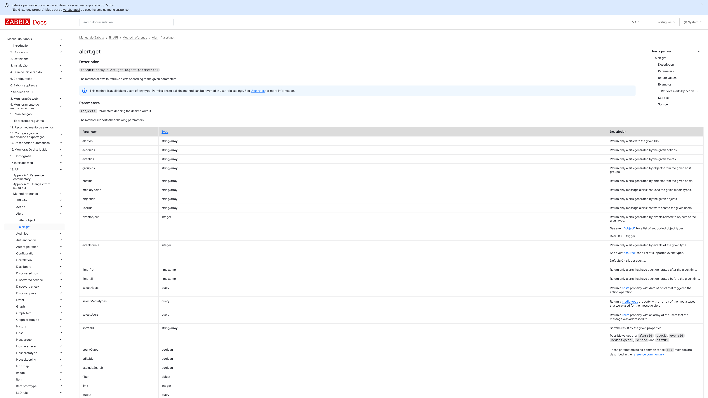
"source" (630, 253)
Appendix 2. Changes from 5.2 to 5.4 (31, 186)
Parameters (666, 71)
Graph (20, 306)
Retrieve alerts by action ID (679, 91)
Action (20, 207)
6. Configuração (21, 79)
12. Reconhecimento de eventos (32, 127)
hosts (625, 288)
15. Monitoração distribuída (28, 149)
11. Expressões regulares (27, 121)
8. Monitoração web (24, 98)
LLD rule (22, 392)
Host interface (26, 346)
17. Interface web (21, 163)
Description (666, 64)
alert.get (24, 227)
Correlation (24, 260)
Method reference (25, 193)
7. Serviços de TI (21, 92)
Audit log (22, 233)
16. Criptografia (20, 156)
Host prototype (26, 353)
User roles (258, 90)
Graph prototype (27, 320)
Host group (24, 339)
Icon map (22, 366)
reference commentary (648, 354)
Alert (19, 213)
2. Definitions (19, 59)
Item (19, 379)
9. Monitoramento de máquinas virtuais (24, 106)
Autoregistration (27, 247)
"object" (629, 228)
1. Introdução (19, 45)
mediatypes (630, 301)
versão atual (71, 9)
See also (664, 98)
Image (20, 373)
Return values (667, 78)
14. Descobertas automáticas (30, 143)
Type (165, 131)
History (21, 326)
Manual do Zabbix (19, 39)
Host (19, 333)
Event (20, 300)
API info (21, 200)
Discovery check (27, 286)
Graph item (23, 313)
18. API (14, 169)
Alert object (27, 220)
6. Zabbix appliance (23, 85)
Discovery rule (26, 293)
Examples (664, 84)
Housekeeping (26, 359)
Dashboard (24, 266)
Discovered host (27, 273)
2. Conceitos (19, 52)
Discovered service (29, 280)
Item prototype (26, 386)
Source (663, 104)
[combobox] (127, 22)
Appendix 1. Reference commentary (28, 177)
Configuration (25, 253)
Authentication (26, 240)
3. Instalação (19, 65)
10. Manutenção (21, 114)
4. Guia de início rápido (26, 72)
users (625, 315)
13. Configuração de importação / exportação (27, 135)
